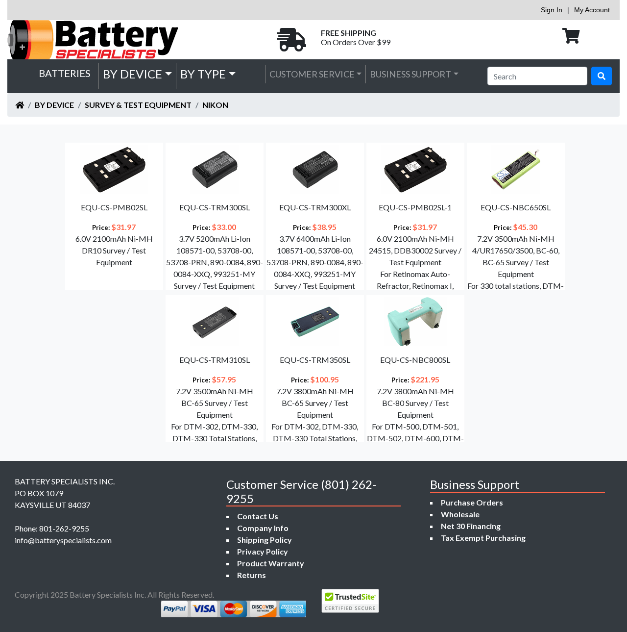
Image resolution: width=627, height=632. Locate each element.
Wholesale (460, 514)
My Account (592, 10)
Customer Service (312, 74)
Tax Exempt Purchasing (483, 537)
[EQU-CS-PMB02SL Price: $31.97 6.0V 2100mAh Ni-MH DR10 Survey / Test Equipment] (113, 286)
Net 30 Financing (471, 526)
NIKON (215, 104)
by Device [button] (132, 74)
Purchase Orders (472, 502)
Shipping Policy (264, 539)
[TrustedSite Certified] (350, 601)
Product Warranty (270, 563)
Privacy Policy (262, 551)
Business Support (410, 74)
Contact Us (257, 516)
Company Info (263, 527)
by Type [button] (203, 74)
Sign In (551, 10)
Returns (251, 575)
